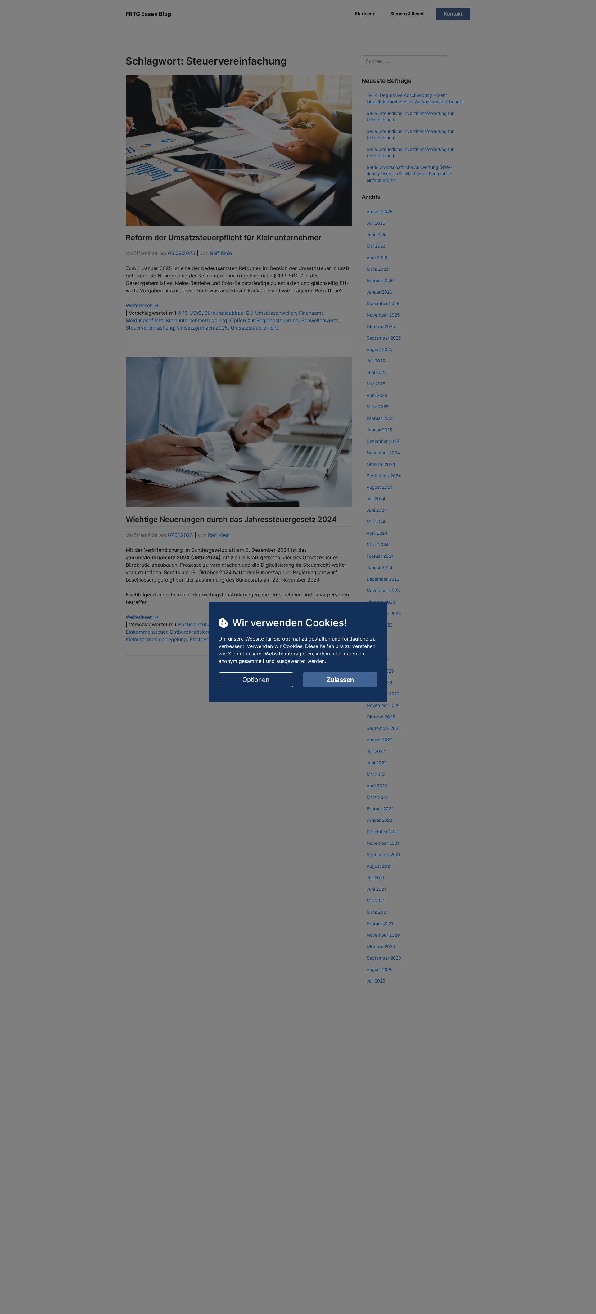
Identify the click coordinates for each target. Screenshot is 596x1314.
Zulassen (340, 679)
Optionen (255, 679)
